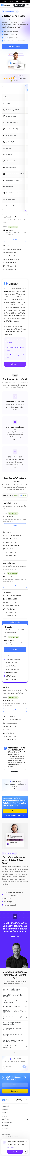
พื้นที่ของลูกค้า (19, 5)
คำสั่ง (15, 239)
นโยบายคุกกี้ (10, 1147)
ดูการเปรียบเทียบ (14, 46)
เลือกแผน (14, 364)
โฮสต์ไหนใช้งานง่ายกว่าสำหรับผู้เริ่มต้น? (13, 1017)
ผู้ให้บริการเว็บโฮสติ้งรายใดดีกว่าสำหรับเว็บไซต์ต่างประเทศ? (12, 990)
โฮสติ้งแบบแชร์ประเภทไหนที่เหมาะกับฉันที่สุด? (15, 784)
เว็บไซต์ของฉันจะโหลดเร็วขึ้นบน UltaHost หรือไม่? (12, 1001)
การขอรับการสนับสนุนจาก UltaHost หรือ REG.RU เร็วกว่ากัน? (13, 1040)
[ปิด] (26, 1152)
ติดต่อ (5, 1)
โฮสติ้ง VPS (14, 772)
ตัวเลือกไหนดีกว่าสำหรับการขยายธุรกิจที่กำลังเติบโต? (12, 1046)
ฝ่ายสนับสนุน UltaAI (10, 905)
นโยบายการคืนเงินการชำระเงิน (10, 1136)
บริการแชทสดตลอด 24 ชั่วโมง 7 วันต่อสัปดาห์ (14, 894)
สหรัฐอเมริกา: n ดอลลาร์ (14, 1)
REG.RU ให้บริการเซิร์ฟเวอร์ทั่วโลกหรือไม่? (12, 995)
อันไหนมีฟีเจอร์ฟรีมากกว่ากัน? (11, 1007)
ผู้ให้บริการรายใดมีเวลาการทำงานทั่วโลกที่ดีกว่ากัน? (13, 1029)
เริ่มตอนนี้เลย (14, 1091)
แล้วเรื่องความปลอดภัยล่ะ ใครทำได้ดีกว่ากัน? (13, 1035)
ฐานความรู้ (7, 898)
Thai (24, 1)
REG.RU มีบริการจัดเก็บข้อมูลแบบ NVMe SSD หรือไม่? (12, 1023)
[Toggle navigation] (27, 5)
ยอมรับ (15, 1151)
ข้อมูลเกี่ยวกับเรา (6, 1134)
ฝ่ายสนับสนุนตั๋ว (8, 902)
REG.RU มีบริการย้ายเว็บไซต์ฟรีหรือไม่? (13, 1011)
